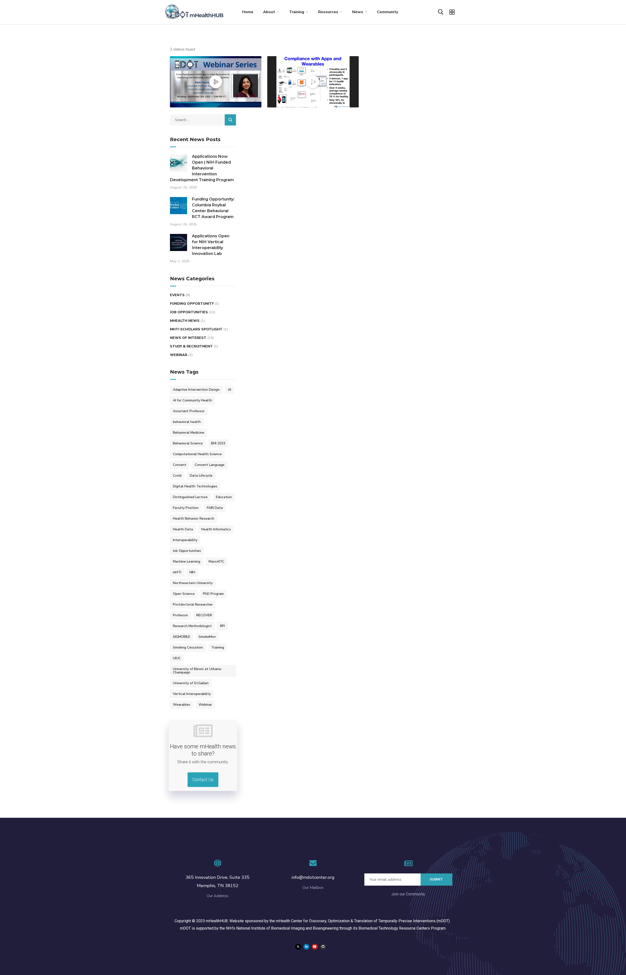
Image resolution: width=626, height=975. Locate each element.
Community (387, 12)
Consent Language (209, 464)
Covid (177, 475)
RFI (222, 626)
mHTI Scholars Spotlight (196, 329)
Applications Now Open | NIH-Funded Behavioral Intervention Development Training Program (202, 168)
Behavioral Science (188, 443)
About (269, 12)
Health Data (183, 529)
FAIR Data (215, 507)
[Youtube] (315, 947)
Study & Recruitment (191, 346)
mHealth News (185, 320)
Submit (436, 879)
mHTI (177, 572)
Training (296, 12)
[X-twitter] (298, 947)
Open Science (184, 593)
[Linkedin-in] (306, 947)
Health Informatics (216, 529)
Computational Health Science (197, 454)
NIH (192, 572)
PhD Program (213, 593)
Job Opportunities (189, 312)
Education (224, 497)
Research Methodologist (192, 626)
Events (177, 295)
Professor (180, 615)
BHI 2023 (218, 443)
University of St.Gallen (191, 683)
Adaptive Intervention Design (196, 389)
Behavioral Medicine (188, 432)
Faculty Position (186, 507)
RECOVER (204, 615)
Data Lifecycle (201, 475)
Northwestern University (192, 583)
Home (247, 12)
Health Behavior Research (193, 518)
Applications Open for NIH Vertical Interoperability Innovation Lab (210, 245)
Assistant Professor (189, 411)
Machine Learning (186, 561)
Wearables (181, 704)
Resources (328, 12)
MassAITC (216, 561)
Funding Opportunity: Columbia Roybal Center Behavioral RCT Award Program (213, 208)
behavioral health (187, 421)
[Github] (323, 947)
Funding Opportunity (192, 303)
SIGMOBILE (181, 636)
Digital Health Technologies (195, 486)
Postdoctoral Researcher (193, 604)
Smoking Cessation (188, 647)
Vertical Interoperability (192, 694)
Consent (179, 464)
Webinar (178, 355)
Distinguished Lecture (190, 497)
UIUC (177, 658)
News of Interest (188, 337)
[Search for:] (203, 120)
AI (229, 389)
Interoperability (185, 540)
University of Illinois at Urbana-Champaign (197, 671)
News (357, 12)
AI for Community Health (192, 400)
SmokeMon (207, 636)
